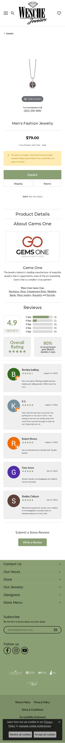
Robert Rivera (29, 439)
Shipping (18, 183)
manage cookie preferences (35, 725)
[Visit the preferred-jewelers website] (32, 683)
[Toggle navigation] (6, 13)
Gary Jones (28, 467)
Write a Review (32, 542)
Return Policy (22, 702)
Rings (23, 291)
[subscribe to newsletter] (55, 630)
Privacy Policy (42, 702)
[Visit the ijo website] (42, 672)
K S (24, 401)
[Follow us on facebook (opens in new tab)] (7, 650)
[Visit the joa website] (53, 672)
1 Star (28, 331)
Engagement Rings (36, 291)
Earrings (51, 295)
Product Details (33, 214)
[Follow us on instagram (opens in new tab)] (16, 650)
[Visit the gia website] (30, 672)
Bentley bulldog (30, 370)
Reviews (32, 307)
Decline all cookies (20, 734)
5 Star (28, 317)
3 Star (28, 324)
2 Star (28, 327)
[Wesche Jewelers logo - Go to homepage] (32, 13)
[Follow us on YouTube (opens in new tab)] (24, 650)
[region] (32, 74)
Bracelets (37, 295)
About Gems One (32, 223)
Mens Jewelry (24, 295)
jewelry (9, 33)
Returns (47, 183)
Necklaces (14, 291)
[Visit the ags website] (15, 672)
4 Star (28, 320)
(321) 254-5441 (32, 110)
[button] (12, 13)
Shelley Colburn (30, 496)
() (55, 317)
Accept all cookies (45, 734)
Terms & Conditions (32, 709)
